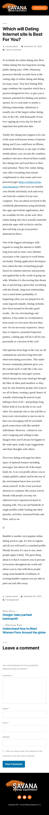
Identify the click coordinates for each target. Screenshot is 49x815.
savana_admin (11, 46)
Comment (8, 675)
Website (6, 737)
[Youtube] (24, 797)
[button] (24, 8)
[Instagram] (30, 797)
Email (6, 723)
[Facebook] (19, 797)
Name (6, 708)
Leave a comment (13, 50)
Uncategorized (12, 600)
